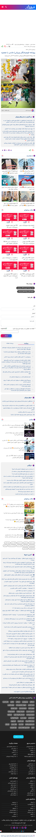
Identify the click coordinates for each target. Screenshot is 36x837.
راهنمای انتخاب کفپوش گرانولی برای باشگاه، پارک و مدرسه (20, 480)
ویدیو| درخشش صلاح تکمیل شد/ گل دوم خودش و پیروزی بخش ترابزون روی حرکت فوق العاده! (18, 596)
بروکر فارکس (7, 543)
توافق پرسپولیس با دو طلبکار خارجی (25, 682)
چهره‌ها (14, 750)
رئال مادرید (5, 702)
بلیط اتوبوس (31, 548)
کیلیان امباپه (13, 781)
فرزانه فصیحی (13, 766)
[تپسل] (1, 831)
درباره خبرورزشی (29, 746)
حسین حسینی (30, 711)
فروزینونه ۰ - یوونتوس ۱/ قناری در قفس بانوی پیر (21, 588)
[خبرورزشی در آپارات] (17, 828)
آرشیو (32, 752)
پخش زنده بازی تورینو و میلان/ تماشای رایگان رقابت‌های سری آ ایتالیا (17, 579)
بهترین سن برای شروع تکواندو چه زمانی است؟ (22, 474)
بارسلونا (10, 715)
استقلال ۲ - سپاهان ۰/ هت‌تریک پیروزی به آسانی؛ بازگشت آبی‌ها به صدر (18, 623)
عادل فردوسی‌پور (12, 764)
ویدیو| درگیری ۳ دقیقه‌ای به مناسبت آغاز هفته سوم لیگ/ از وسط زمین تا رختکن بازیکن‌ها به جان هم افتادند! (18, 563)
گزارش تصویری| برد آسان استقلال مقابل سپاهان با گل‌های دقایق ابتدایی (19, 575)
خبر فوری (25, 543)
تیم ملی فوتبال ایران (11, 746)
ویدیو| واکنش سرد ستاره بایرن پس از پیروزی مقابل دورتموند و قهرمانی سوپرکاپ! (19, 619)
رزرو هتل (5, 545)
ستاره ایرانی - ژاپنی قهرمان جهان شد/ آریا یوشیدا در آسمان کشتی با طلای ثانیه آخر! (18, 644)
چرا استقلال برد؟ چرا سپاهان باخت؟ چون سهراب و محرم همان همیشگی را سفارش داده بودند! (19, 600)
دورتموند (14, 802)
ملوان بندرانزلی (30, 795)
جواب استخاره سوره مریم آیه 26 (25, 491)
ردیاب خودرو (20, 543)
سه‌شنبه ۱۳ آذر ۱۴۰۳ (30, 49)
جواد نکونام (13, 774)
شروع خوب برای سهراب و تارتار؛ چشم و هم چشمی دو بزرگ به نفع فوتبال (18, 651)
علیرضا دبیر (30, 772)
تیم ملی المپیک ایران (19, 715)
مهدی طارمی (11, 705)
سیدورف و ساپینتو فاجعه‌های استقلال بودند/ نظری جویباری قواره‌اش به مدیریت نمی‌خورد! (18, 125)
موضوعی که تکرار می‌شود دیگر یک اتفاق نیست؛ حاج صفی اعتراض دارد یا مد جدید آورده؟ (19, 661)
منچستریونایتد (30, 715)
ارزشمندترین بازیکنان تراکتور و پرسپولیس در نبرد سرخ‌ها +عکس (18, 641)
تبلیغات (31, 750)
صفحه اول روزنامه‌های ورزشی (26, 291)
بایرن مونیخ (14, 708)
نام (34, 306)
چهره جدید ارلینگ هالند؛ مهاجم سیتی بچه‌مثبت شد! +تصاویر (19, 129)
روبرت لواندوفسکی (12, 791)
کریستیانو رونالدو (30, 724)
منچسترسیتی (22, 708)
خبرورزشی (30, 7)
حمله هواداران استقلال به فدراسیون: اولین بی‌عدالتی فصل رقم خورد (17, 372)
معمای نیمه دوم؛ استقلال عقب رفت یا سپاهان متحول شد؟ (20, 636)
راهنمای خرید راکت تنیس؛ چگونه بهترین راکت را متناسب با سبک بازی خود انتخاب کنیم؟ (18, 477)
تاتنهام (32, 814)
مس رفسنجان (30, 793)
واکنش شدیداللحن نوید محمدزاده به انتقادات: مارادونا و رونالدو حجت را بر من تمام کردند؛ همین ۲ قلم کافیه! (19, 144)
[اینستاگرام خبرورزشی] (11, 828)
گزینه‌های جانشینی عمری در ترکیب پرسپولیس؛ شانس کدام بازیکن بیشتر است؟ (17, 385)
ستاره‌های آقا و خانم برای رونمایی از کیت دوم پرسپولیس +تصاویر (18, 585)
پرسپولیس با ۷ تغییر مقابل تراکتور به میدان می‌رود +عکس (17, 357)
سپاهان (18, 702)
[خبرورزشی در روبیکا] (19, 828)
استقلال (32, 702)
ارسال (6, 336)
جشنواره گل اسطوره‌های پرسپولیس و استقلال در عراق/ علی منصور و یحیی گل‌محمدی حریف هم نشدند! (18, 389)
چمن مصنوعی (31, 543)
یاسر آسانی (31, 705)
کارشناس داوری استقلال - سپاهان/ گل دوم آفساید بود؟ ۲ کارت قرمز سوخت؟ (18, 559)
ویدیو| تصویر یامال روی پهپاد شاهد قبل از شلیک (21, 414)
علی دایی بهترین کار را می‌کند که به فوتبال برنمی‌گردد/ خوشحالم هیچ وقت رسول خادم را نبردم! (16, 348)
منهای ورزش (28, 398)
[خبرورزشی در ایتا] (22, 828)
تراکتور (12, 702)
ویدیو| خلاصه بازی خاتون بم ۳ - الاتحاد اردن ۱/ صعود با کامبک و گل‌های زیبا (19, 582)
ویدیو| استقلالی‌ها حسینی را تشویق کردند (23, 691)
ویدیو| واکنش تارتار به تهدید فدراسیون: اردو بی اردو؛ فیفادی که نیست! (19, 567)
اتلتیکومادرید (30, 804)
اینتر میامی (31, 718)
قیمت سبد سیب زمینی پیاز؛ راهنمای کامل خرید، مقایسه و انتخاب (18, 487)
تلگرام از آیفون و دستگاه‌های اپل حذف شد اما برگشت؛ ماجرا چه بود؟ (17, 405)
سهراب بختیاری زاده (21, 705)
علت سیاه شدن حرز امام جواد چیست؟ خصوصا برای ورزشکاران (19, 489)
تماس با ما (31, 748)
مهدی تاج (31, 768)
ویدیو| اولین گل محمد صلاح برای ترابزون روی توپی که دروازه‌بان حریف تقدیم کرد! (19, 657)
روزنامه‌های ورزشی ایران (19, 44)
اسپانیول (13, 721)
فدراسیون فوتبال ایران (24, 727)
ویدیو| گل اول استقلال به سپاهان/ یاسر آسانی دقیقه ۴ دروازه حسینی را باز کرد (17, 381)
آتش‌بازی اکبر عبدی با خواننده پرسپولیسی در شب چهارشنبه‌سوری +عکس (18, 408)
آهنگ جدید (13, 543)
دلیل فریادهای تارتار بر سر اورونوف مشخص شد (20, 377)
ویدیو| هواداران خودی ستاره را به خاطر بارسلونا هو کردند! (19, 654)
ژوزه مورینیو (13, 727)
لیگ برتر (21, 724)
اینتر (33, 727)
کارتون (14, 754)
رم (15, 806)
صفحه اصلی (32, 44)
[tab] (26, 343)
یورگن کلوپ (13, 787)
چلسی (32, 816)
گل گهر (31, 791)
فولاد (32, 789)
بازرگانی (29, 465)
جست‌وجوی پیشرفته (28, 756)
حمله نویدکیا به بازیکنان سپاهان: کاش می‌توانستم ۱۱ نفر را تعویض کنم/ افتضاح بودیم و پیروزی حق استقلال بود (18, 571)
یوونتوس (14, 816)
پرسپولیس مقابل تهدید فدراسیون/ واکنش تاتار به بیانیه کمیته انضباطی (19, 627)
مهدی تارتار (31, 708)
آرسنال (7, 724)
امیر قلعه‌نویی (13, 768)
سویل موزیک (31, 545)
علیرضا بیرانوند (20, 711)
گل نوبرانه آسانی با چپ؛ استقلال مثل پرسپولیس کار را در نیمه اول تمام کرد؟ (18, 679)
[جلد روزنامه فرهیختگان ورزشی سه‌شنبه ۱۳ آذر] (18, 83)
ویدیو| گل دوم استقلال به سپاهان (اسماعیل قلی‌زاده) (20, 685)
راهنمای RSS (30, 754)
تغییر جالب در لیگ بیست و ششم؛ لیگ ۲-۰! (22, 608)
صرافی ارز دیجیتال (12, 545)
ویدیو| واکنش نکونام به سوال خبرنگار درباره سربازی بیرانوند (19, 669)
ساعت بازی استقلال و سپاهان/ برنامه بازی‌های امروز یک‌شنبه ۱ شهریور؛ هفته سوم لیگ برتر (17, 352)
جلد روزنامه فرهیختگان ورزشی (25, 288)
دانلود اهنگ (25, 545)
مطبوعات (27, 44)
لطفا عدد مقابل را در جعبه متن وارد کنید (24, 329)
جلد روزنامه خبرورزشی (11, 756)
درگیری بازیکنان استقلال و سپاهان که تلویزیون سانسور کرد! (19, 633)
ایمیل (33, 313)
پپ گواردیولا (13, 789)
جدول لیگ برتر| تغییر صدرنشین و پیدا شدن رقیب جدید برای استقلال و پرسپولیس (19, 604)
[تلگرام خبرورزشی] (14, 828)
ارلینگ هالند (13, 795)
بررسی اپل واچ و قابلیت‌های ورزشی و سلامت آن (22, 471)
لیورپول (14, 808)
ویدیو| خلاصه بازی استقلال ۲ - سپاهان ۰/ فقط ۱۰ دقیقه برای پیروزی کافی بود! (18, 611)
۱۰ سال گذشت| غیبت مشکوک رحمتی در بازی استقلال (20, 593)
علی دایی (31, 770)
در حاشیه (14, 752)
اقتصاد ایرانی (25, 548)
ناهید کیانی (13, 770)
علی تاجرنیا (20, 721)
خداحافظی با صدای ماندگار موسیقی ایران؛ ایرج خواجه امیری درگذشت (17, 401)
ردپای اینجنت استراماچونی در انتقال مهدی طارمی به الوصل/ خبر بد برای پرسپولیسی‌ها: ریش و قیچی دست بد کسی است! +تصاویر (18, 121)
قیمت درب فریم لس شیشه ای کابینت (24, 494)
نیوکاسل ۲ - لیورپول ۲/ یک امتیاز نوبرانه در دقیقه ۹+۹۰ (20, 638)
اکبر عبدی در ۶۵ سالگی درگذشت (25, 412)
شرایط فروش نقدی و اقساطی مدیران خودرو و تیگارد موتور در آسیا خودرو (18, 483)
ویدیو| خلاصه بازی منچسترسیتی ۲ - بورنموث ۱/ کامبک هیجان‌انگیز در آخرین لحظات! (18, 615)
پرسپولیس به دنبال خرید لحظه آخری (24, 590)
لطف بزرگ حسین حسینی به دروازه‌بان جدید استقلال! (21, 648)
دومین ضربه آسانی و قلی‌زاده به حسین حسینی (22, 672)
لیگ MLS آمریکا (30, 721)
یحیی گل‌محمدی (12, 772)
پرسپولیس (25, 702)
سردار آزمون (30, 764)
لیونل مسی (23, 718)
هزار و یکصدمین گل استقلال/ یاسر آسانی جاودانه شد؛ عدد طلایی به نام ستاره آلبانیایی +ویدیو (18, 675)
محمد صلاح (13, 785)
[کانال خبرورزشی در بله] (25, 828)
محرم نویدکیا (11, 711)
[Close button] (35, 831)
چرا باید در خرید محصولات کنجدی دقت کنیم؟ (22, 469)
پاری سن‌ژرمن (30, 812)
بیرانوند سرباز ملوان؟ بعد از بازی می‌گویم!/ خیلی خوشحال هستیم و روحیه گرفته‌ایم (18, 666)
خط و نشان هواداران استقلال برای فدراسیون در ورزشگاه (20, 631)
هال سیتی (13, 724)
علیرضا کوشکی (14, 718)
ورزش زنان (13, 748)
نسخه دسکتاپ (18, 737)
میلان (14, 814)
